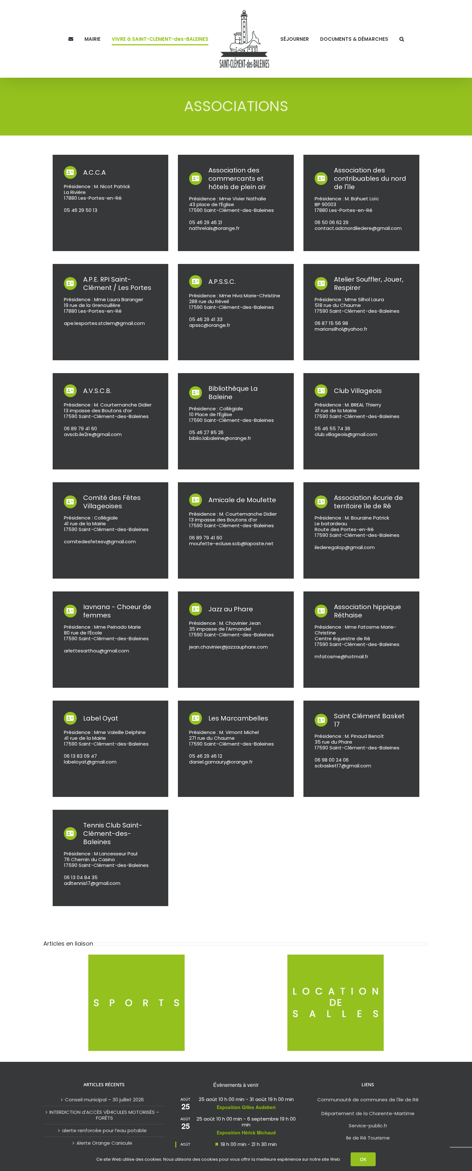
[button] (388, 38)
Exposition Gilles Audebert (246, 1107)
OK (363, 1159)
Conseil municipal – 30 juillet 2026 (104, 1100)
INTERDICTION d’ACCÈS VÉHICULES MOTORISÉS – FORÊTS (104, 1115)
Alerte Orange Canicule (104, 1143)
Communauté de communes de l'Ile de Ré (368, 1099)
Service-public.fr (368, 1125)
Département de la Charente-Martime (368, 1113)
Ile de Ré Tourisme (368, 1137)
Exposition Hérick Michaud (246, 1132)
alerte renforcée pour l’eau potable (104, 1130)
